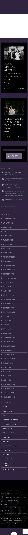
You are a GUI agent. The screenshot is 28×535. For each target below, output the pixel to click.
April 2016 (7, 371)
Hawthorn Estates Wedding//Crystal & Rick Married (15, 174)
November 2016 (9, 345)
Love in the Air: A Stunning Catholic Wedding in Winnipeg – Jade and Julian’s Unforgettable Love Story (14, 188)
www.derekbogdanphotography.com (15, 508)
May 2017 (6, 320)
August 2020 (8, 239)
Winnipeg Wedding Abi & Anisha (13, 194)
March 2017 (7, 328)
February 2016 (9, 379)
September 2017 (9, 307)
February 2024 (9, 213)
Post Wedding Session (10, 441)
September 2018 (9, 273)
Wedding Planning (9, 454)
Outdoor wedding (9, 419)
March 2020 (7, 247)
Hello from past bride (10, 415)
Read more (21, 83)
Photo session (8, 432)
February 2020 (9, 252)
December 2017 (9, 294)
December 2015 (9, 388)
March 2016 (7, 375)
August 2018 (8, 277)
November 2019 (9, 256)
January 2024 (8, 218)
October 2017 (8, 303)
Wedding (6, 77)
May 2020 (6, 243)
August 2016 (8, 358)
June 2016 (7, 362)
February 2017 (9, 332)
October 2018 (8, 269)
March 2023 (7, 222)
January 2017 (8, 337)
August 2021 (8, 235)
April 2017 (7, 324)
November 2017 (9, 298)
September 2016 (9, 354)
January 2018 (8, 290)
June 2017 (7, 315)
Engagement (7, 406)
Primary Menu (25, 4)
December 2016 (9, 341)
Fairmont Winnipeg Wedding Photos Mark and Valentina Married (13, 66)
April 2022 (7, 226)
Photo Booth (7, 423)
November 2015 (9, 392)
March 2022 (7, 230)
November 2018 (9, 264)
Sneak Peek (6, 445)
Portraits (6, 436)
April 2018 (7, 281)
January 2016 (8, 383)
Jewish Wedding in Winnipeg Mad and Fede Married (14, 118)
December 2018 (9, 260)
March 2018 (7, 286)
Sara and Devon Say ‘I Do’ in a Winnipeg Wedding (13, 168)
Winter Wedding (9, 464)
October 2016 (8, 349)
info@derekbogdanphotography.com (15, 501)
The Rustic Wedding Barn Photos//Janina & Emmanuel (12, 181)
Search (15, 151)
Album (5, 401)
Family (5, 410)
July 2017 (6, 311)
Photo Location (8, 428)
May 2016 (6, 366)
